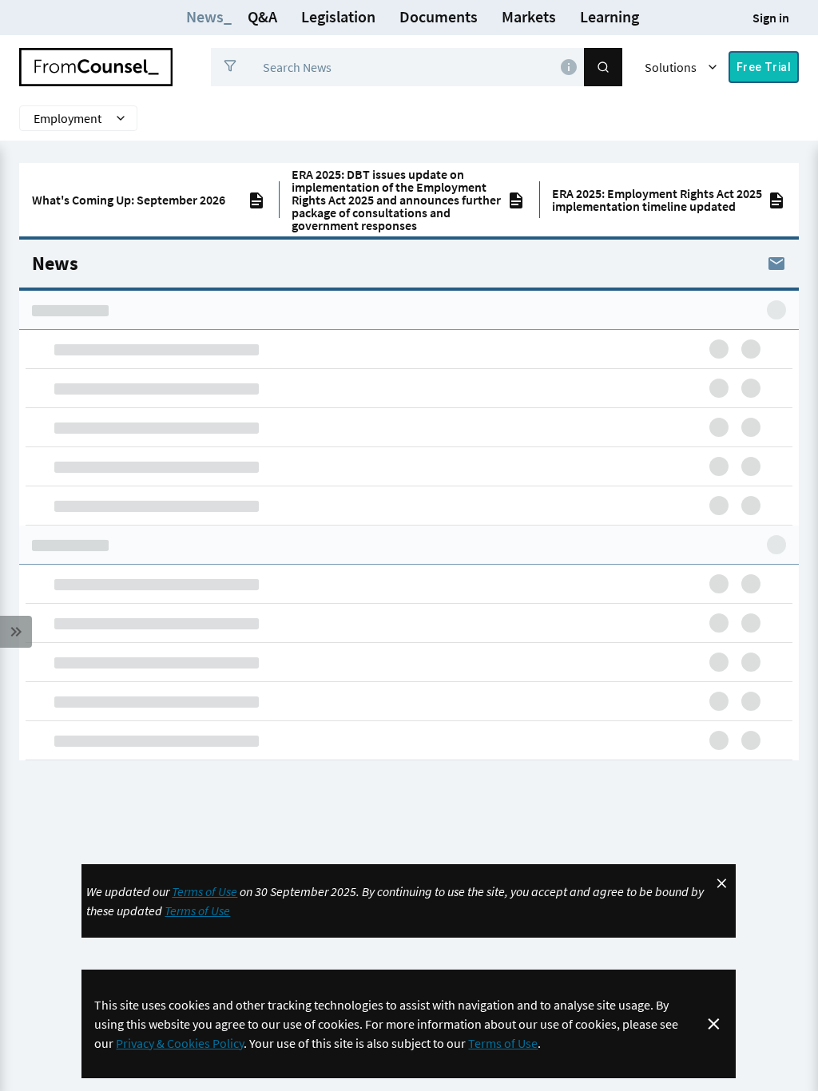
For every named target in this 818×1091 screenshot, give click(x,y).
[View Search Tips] (569, 67)
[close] (722, 883)
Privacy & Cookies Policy (180, 1043)
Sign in (770, 18)
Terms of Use (204, 891)
